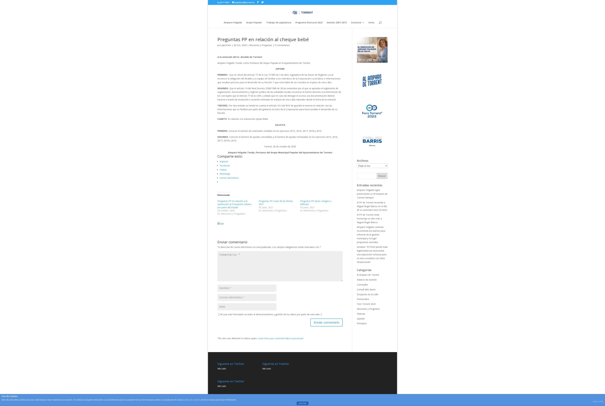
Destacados (363, 299)
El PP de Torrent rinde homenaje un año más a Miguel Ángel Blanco (369, 218)
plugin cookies (598, 401)
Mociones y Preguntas (260, 45)
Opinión (361, 318)
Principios (362, 323)
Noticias (361, 313)
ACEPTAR (302, 403)
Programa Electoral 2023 (309, 22)
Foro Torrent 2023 (366, 303)
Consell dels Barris (366, 289)
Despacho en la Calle (367, 294)
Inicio (371, 22)
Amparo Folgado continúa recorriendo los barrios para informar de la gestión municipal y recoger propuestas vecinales (371, 235)
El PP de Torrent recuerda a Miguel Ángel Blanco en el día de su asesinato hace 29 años (372, 206)
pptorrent (226, 45)
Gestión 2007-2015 (337, 22)
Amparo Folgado (233, 22)
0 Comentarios (282, 45)
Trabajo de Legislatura (278, 22)
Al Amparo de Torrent (368, 274)
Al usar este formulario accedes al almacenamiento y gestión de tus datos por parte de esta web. (271, 314)
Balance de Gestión (367, 279)
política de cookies (192, 400)
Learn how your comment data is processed (280, 338)
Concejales (362, 284)
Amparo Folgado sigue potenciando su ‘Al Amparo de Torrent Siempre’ (372, 193)
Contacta (356, 22)
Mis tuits (221, 368)
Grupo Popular (254, 22)
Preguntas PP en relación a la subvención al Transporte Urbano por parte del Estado (234, 204)
